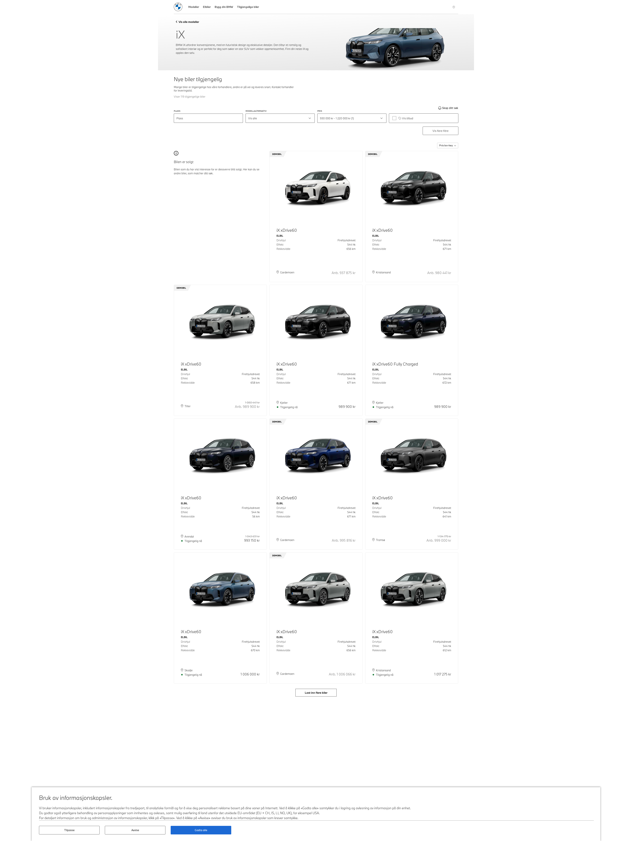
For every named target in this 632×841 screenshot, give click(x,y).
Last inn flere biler (316, 692)
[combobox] (280, 118)
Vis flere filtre (440, 130)
